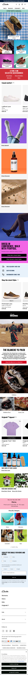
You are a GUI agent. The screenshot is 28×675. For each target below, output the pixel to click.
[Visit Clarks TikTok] (10, 631)
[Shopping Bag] (22, 4)
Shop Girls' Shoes (16, 491)
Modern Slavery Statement (9, 647)
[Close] (26, 651)
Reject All (14, 668)
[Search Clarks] (16, 4)
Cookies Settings (14, 664)
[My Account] (19, 4)
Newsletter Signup (21, 647)
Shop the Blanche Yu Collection (14, 362)
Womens (6, 557)
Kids (5, 561)
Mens (14, 557)
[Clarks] (5, 4)
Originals (14, 561)
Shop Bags (9, 75)
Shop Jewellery (19, 75)
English (18, 569)
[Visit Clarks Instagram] (6, 631)
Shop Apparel (5, 145)
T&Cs (19, 78)
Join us (14, 577)
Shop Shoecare (5, 176)
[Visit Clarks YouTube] (13, 631)
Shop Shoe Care (5, 470)
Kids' (23, 8)
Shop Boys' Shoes (6, 491)
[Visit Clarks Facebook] (3, 631)
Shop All (9, 78)
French (11, 569)
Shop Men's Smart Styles (14, 255)
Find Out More (14, 506)
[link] (11, 99)
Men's (4, 8)
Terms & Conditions (6, 645)
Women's (10, 8)
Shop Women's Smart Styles (14, 259)
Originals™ (18, 8)
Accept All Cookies (14, 672)
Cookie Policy (23, 645)
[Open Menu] (25, 4)
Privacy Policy (5, 582)
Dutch (5, 569)
